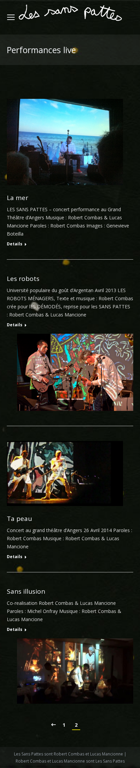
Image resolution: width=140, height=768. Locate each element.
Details (14, 244)
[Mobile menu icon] (11, 17)
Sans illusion (26, 591)
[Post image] (65, 142)
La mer (17, 198)
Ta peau (19, 518)
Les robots (23, 279)
